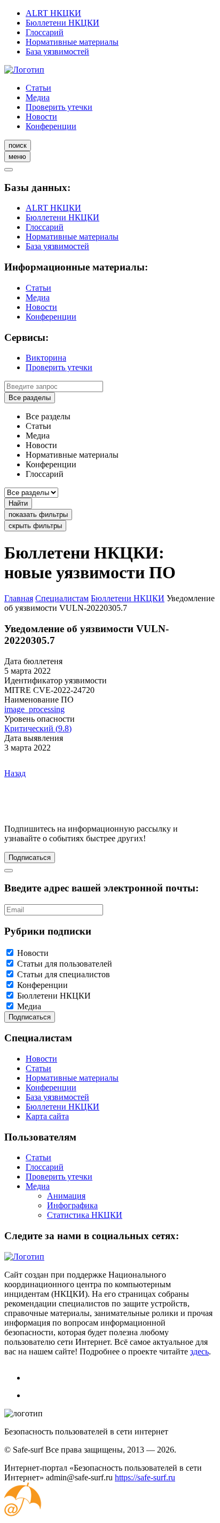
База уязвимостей (57, 51)
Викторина (46, 357)
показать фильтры (38, 515)
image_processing (34, 709)
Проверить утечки (59, 106)
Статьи (38, 87)
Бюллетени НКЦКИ (62, 22)
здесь (199, 1351)
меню (17, 157)
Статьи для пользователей (64, 963)
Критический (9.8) (38, 728)
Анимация (66, 1195)
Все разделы (30, 398)
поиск (18, 145)
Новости (41, 116)
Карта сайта (47, 1116)
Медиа (38, 97)
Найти (18, 503)
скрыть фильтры (35, 526)
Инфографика (72, 1205)
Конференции (51, 126)
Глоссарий (45, 32)
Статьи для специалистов (63, 974)
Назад (15, 773)
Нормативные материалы (72, 41)
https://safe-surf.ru (145, 1477)
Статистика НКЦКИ (84, 1214)
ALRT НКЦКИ (53, 13)
